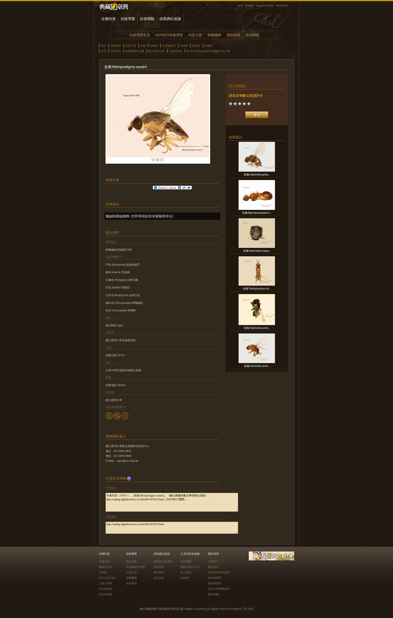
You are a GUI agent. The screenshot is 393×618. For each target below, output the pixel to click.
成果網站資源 (170, 18)
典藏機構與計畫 (134, 51)
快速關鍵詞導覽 (135, 567)
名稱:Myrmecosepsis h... (257, 212)
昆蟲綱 (184, 45)
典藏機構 (214, 34)
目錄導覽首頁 (139, 34)
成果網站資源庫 (162, 561)
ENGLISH (282, 5)
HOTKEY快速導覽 (169, 34)
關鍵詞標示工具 (190, 567)
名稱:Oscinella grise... (257, 174)
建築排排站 (105, 567)
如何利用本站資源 (219, 572)
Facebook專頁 (265, 5)
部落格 (249, 5)
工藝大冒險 (105, 583)
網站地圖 (213, 594)
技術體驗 (147, 18)
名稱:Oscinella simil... (257, 366)
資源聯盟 (252, 34)
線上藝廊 (186, 572)
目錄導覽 (128, 18)
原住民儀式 (105, 588)
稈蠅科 (208, 45)
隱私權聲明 (215, 583)
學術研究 (158, 572)
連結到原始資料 (117, 216)
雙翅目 (196, 45)
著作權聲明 (215, 578)
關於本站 (213, 567)
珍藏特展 (108, 18)
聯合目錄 (131, 561)
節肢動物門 (169, 45)
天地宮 (103, 572)
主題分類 (131, 572)
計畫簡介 (213, 561)
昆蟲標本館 (175, 51)
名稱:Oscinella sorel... (257, 328)
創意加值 (158, 578)
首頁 (240, 5)
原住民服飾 (105, 594)
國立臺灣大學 (156, 51)
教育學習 (158, 567)
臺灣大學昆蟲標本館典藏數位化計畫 (208, 51)
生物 (143, 45)
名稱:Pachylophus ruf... (257, 288)
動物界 (154, 45)
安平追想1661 (107, 578)
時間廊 (185, 578)
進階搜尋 (233, 34)
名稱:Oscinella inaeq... (257, 250)
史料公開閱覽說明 (219, 588)
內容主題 (195, 34)
